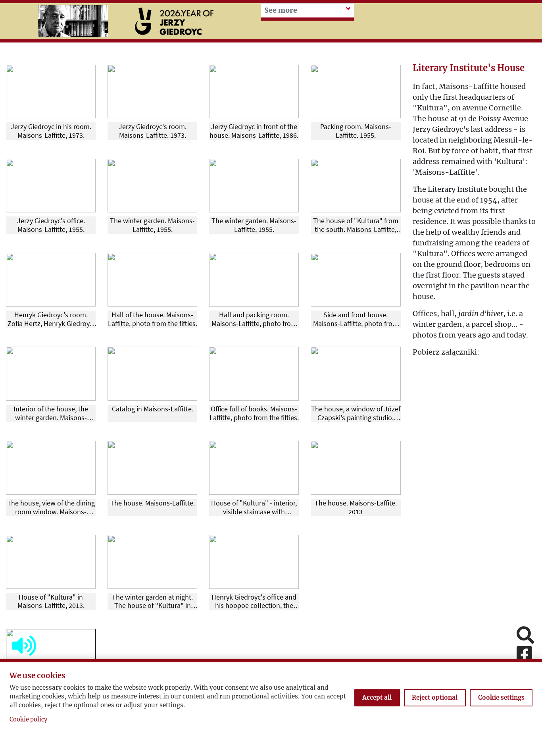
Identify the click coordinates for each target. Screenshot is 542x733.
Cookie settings (501, 697)
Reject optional (434, 697)
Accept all (377, 697)
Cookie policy (28, 719)
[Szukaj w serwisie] (525, 636)
